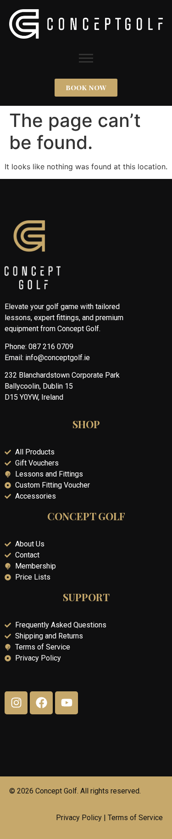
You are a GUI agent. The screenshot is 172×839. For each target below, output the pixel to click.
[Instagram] (16, 702)
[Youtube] (66, 702)
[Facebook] (41, 702)
